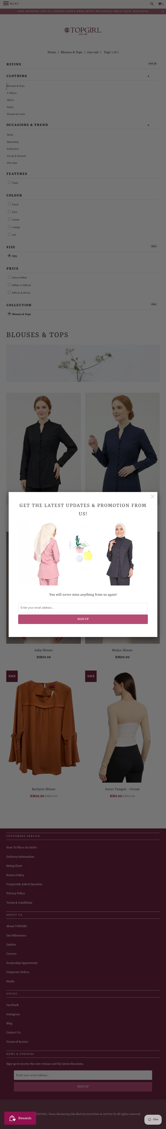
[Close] (152, 497)
